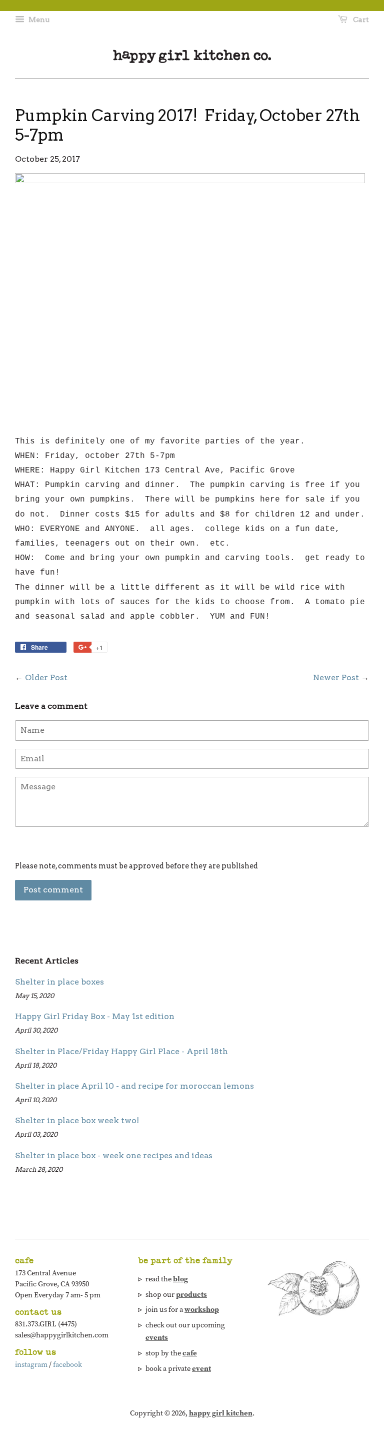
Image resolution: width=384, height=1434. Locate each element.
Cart (360, 20)
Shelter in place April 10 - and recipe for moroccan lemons (134, 1086)
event (201, 1368)
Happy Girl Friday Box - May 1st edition (94, 1016)
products (191, 1294)
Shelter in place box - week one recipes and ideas (113, 1155)
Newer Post (336, 677)
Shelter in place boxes (59, 982)
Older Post (46, 677)
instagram (31, 1364)
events (157, 1337)
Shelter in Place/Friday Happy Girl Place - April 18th (121, 1051)
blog (180, 1279)
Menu (38, 20)
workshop (201, 1309)
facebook (67, 1364)
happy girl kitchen (220, 1413)
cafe (189, 1353)
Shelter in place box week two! (77, 1120)
